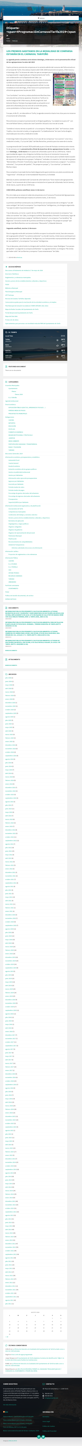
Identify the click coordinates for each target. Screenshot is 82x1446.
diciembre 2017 (10, 1035)
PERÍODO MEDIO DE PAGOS (17, 410)
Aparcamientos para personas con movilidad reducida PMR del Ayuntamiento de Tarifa (32, 323)
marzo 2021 (9, 904)
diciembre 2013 (10, 1201)
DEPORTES (12, 423)
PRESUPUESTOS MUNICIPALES (18, 414)
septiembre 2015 (10, 1127)
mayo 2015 (8, 1141)
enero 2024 (8, 784)
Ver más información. (10, 1405)
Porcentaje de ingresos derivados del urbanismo (24, 496)
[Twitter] (43, 1437)
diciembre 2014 (10, 1159)
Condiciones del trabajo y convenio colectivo (23, 515)
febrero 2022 (9, 865)
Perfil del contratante (12, 585)
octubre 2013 (9, 1208)
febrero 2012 (9, 1279)
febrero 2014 (9, 1194)
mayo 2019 (8, 982)
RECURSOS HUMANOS (15, 576)
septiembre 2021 (10, 883)
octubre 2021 (9, 879)
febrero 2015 (9, 1152)
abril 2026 (8, 688)
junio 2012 (8, 1265)
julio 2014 (8, 1176)
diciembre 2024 (10, 745)
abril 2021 (8, 901)
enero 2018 (8, 1031)
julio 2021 (8, 890)
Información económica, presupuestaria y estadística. (22, 457)
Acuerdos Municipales (12, 385)
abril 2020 (8, 943)
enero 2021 (8, 911)
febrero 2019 (9, 993)
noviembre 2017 (10, 1038)
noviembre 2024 (10, 749)
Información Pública (11, 558)
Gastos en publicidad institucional (19, 472)
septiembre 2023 (10, 798)
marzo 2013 (9, 1233)
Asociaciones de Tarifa (16, 509)
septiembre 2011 (10, 1297)
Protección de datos (11, 320)
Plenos (14, 391)
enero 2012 (8, 1282)
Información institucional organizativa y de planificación (23, 506)
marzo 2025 (9, 734)
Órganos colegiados (15, 527)
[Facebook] (39, 1437)
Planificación (13, 539)
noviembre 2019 (10, 961)
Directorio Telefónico (12, 274)
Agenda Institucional (11, 401)
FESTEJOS (12, 429)
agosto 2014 (9, 1173)
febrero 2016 (9, 1109)
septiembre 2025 (10, 713)
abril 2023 (8, 816)
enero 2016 (8, 1113)
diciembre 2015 (10, 1116)
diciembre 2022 (10, 830)
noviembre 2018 (10, 1003)
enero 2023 (8, 826)
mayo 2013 (8, 1226)
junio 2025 (8, 724)
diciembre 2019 (10, 957)
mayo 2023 (8, 812)
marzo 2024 (9, 777)
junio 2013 (8, 1222)
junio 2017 (8, 1053)
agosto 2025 (9, 717)
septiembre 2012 (10, 1254)
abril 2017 (8, 1060)
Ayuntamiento (13, 388)
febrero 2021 (9, 908)
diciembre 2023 (10, 787)
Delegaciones (9, 417)
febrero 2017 (9, 1067)
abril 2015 (8, 1145)
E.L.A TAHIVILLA (13, 567)
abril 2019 (8, 985)
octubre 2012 (9, 1251)
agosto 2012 (9, 1258)
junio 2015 (8, 1138)
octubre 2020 (9, 922)
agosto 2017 (9, 1049)
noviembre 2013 (10, 1205)
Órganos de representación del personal (22, 533)
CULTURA (11, 420)
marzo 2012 (9, 1275)
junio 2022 (8, 851)
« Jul (6, 1337)
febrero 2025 (9, 738)
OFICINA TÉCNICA (14, 573)
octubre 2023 (9, 794)
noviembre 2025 (10, 706)
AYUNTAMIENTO (13, 588)
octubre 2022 (9, 837)
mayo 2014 (8, 1184)
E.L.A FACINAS (13, 564)
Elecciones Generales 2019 (14, 454)
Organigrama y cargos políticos (19, 524)
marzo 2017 (9, 1063)
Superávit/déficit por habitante (18, 502)
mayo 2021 (8, 897)
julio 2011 (8, 1304)
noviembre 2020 (10, 918)
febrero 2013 (9, 1237)
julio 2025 (8, 720)
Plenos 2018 (19, 394)
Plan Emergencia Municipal (13, 292)
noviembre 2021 (10, 876)
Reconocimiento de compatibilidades (20, 542)
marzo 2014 (9, 1191)
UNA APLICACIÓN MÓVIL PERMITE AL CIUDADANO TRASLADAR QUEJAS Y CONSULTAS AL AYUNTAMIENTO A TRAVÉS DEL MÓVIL (33, 1370)
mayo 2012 (8, 1268)
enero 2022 (8, 869)
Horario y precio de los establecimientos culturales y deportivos (26, 281)
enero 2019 (8, 996)
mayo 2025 (8, 727)
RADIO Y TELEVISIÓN (15, 447)
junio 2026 (8, 681)
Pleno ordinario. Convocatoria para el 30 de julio (18, 1416)
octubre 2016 (9, 1081)
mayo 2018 (8, 1024)
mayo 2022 (8, 855)
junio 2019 (8, 978)
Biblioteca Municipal (11, 288)
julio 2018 (8, 1017)
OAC (10, 570)
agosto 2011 (9, 1300)
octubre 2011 (9, 1293)
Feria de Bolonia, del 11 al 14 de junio (15, 1427)
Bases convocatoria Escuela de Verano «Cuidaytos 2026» (21, 1431)
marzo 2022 (9, 862)
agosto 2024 (9, 759)
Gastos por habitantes (16, 475)
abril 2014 (8, 1187)
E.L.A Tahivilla (13, 397)
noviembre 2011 (10, 1290)
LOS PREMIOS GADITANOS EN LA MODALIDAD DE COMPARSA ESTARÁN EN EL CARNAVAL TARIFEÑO (39, 52)
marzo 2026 (9, 692)
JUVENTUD (12, 438)
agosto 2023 (9, 802)
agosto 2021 (9, 886)
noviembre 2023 (10, 791)
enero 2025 (8, 741)
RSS (6, 1412)
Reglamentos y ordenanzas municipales (18, 277)
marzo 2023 (9, 819)
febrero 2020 (9, 950)
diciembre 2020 (10, 915)
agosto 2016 (9, 1088)
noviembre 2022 (10, 833)
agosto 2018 (9, 1014)
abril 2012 (8, 1272)
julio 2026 (8, 678)
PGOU (7, 284)
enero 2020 (8, 954)
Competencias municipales (17, 512)
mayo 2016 (8, 1099)
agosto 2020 (9, 929)
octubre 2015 (9, 1123)
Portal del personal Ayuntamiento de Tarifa (19, 313)
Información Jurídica (11, 551)
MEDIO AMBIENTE (14, 441)
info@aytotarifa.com (51, 1398)
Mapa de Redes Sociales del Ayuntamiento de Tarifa (21, 309)
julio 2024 (8, 763)
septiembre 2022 (10, 840)
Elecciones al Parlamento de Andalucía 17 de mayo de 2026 (24, 270)
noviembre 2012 (10, 1247)
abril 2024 (8, 773)
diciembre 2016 (10, 1074)
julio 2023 (8, 805)
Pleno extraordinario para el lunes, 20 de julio (17, 1420)
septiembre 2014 (10, 1169)
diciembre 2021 (10, 872)
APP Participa (9, 295)
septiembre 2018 (10, 1010)
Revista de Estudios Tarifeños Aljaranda (18, 299)
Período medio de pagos (16, 490)
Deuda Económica (14, 466)
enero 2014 (8, 1198)
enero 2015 (8, 1155)
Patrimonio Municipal (15, 536)
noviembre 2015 (10, 1120)
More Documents (11, 650)
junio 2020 (8, 936)
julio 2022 (8, 848)
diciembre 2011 (10, 1286)
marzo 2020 (9, 947)
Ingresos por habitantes (16, 481)
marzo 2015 (9, 1148)
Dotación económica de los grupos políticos (23, 469)
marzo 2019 (9, 989)
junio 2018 (8, 1021)
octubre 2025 (9, 710)
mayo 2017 (8, 1056)
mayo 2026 (8, 685)
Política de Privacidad (49, 1431)
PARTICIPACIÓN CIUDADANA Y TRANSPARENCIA (23, 444)
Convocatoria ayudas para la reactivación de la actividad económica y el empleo (30, 302)
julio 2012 (8, 1261)
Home (8, 41)
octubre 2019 (9, 964)
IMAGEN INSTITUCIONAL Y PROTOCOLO (21, 435)
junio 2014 (8, 1180)
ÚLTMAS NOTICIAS (10, 599)
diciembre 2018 (10, 1000)
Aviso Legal (46, 1421)
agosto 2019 (9, 971)
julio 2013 (8, 1219)
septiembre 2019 (10, 968)
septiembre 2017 (10, 1046)
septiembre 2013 (10, 1212)
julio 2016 (8, 1092)
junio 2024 (8, 766)
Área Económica (10, 404)
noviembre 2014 (10, 1162)
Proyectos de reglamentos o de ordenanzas (23, 554)
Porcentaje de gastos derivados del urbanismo (24, 493)
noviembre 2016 (10, 1077)
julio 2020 (8, 932)
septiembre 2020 (10, 925)
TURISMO (11, 450)
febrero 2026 (9, 695)
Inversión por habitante (16, 484)
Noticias (15, 41)
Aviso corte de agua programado (21, 1354)
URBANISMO (12, 582)
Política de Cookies (49, 1426)
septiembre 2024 (10, 756)
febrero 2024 (9, 780)
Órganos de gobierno (15, 530)
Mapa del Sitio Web (11, 316)
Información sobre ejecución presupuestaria (23, 478)
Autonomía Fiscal (14, 460)
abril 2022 (8, 858)
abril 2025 (8, 731)
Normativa (46, 1417)
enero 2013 (8, 1240)
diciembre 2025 (10, 703)
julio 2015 (8, 1134)
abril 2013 (8, 1229)
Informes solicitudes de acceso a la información (27, 548)
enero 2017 (8, 1070)
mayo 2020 (8, 940)
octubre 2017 (9, 1042)
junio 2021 (8, 894)
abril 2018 (8, 1028)
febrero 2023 (9, 823)
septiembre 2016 (10, 1084)
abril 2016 (8, 1102)
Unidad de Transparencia (16, 545)
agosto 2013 (9, 1215)
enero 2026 (8, 699)
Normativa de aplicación (16, 521)
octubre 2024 (9, 752)
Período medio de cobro (16, 487)
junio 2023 (8, 809)
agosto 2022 (9, 844)
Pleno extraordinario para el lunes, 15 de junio (17, 1423)
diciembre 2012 (10, 1244)
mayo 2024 (8, 770)
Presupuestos (13, 499)
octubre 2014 (9, 1166)
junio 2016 (8, 1095)
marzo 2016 (9, 1106)
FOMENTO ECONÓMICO (16, 432)
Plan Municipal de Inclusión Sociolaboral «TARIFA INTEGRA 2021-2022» (26, 306)
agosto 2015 (9, 1130)
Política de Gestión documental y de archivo (19, 596)
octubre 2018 (9, 1007)
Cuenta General (13, 463)
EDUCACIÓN (12, 426)
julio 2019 (8, 975)
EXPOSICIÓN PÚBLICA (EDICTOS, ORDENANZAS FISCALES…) (27, 407)
